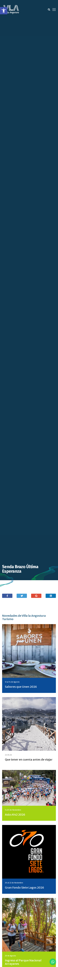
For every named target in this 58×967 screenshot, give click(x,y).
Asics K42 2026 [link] (15, 814)
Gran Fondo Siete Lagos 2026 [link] (24, 887)
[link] (3, 10)
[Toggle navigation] (54, 9)
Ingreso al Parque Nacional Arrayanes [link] (23, 962)
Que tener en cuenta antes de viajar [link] (29, 759)
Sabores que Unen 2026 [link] (21, 686)
